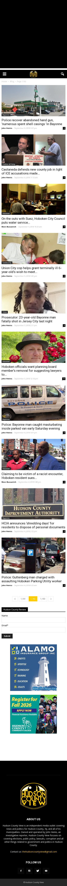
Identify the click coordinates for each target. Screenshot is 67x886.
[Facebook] (21, 871)
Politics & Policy (8, 164)
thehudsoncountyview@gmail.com (39, 851)
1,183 (42, 598)
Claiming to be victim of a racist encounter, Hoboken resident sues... (32, 476)
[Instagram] (29, 871)
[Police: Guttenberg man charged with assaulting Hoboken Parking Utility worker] (33, 555)
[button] (62, 74)
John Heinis (7, 128)
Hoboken (6, 213)
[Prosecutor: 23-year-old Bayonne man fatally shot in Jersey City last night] (33, 297)
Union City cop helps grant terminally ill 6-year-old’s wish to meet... (32, 270)
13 (64, 379)
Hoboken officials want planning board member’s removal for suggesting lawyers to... (32, 370)
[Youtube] (46, 871)
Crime (4, 312)
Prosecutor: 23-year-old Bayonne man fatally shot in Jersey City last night (29, 319)
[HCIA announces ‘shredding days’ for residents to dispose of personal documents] (33, 503)
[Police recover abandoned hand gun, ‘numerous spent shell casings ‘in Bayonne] (33, 100)
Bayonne (6, 115)
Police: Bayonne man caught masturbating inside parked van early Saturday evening (32, 426)
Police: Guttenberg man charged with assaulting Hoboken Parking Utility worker (32, 579)
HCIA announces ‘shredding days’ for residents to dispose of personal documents (33, 525)
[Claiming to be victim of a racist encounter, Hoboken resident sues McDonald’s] (33, 454)
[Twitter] (38, 871)
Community (6, 263)
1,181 (23, 598)
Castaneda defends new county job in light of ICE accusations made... (32, 171)
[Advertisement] (33, 35)
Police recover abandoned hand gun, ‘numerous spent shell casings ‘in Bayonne (32, 122)
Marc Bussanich (9, 226)
